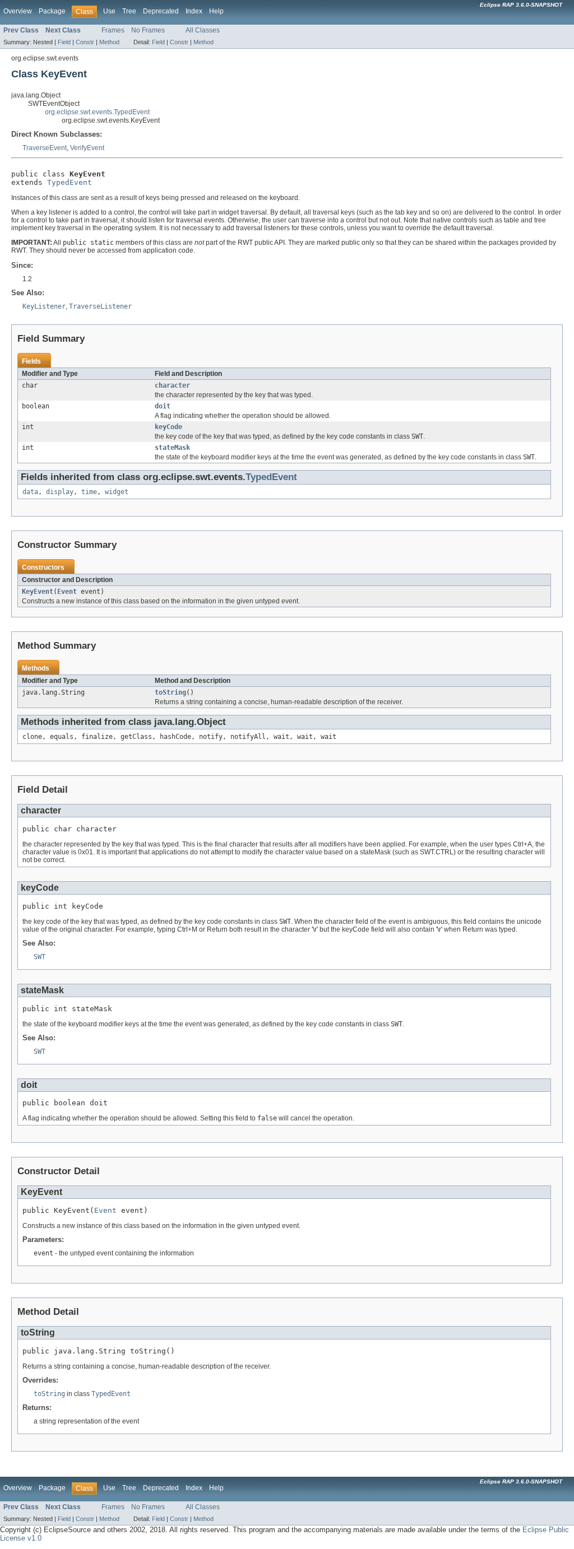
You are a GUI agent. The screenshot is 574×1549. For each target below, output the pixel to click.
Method (109, 42)
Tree (129, 11)
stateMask (172, 448)
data (30, 492)
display (59, 492)
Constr (85, 42)
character (172, 385)
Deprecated (161, 11)
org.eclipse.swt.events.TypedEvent (97, 112)
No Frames (148, 30)
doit (162, 406)
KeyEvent (37, 592)
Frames (112, 30)
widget (116, 492)
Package (52, 11)
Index (194, 11)
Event (67, 592)
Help (216, 11)
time (89, 492)
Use (109, 11)
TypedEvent (69, 182)
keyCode (168, 427)
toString (170, 692)
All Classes (203, 30)
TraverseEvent (44, 148)
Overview (17, 11)
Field (64, 42)
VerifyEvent (87, 148)
